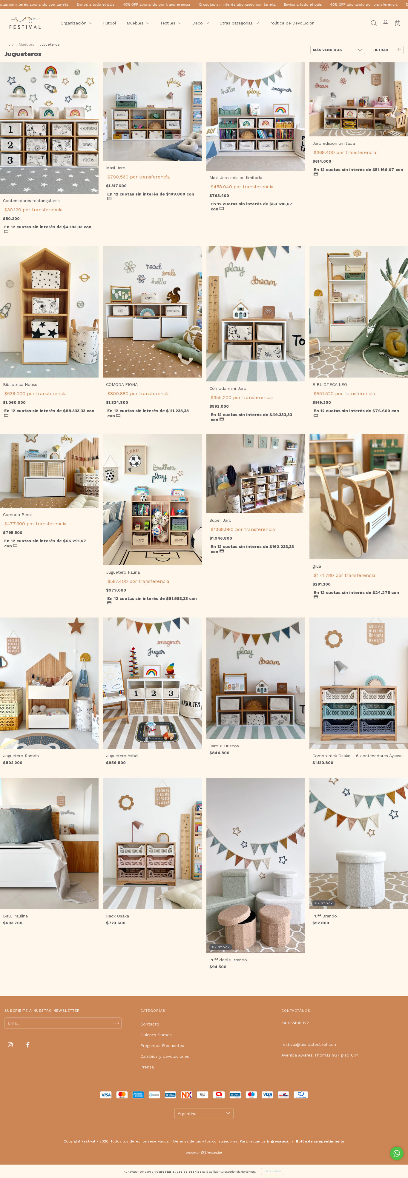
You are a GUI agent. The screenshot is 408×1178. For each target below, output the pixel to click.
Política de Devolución (292, 23)
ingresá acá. (278, 1141)
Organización (74, 23)
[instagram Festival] (11, 1045)
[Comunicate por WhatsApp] (397, 1153)
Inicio (9, 44)
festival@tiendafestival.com (309, 1044)
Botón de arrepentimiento (320, 1141)
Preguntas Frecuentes (162, 1045)
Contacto (149, 1024)
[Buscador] (374, 23)
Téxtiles (168, 23)
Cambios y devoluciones (164, 1056)
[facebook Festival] (28, 1045)
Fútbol (109, 23)
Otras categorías (237, 23)
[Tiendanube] (204, 1153)
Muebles (136, 23)
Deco (198, 23)
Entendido (272, 1171)
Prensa (147, 1067)
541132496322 (295, 1022)
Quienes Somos (156, 1034)
